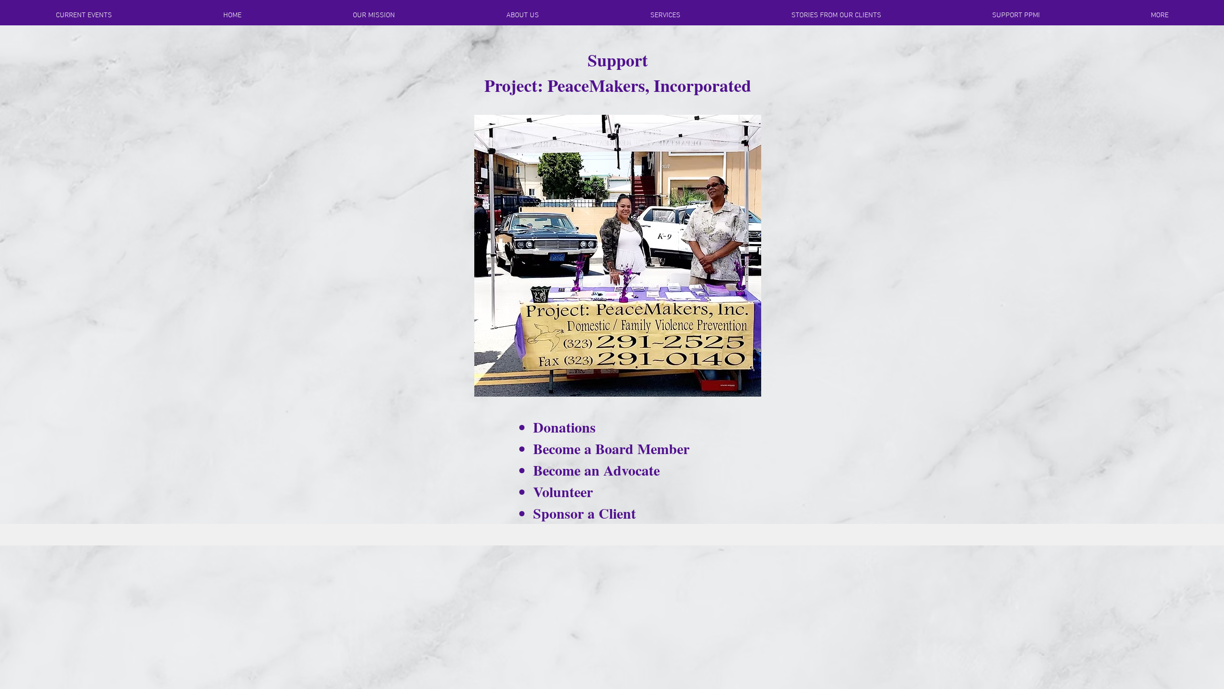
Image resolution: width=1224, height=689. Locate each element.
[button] (232, 15)
